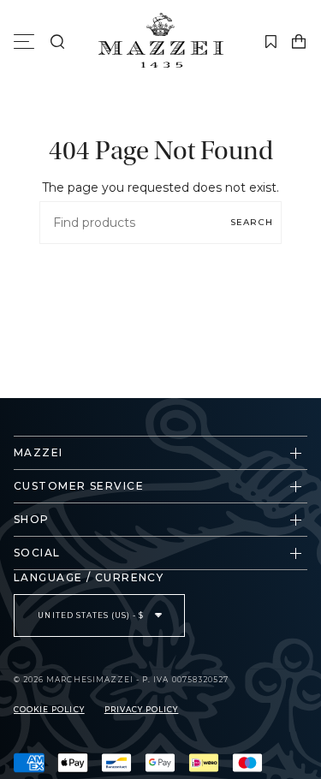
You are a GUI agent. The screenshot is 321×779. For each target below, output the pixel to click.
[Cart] (298, 42)
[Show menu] (26, 42)
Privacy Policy (141, 709)
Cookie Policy (49, 709)
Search (251, 222)
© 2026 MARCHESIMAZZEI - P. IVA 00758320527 (121, 679)
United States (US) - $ (92, 615)
